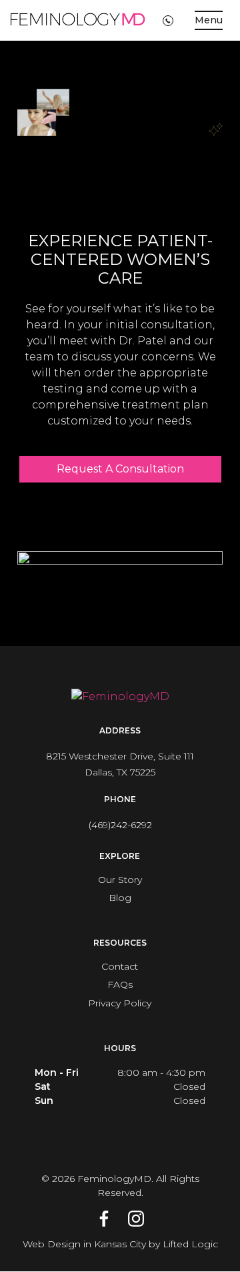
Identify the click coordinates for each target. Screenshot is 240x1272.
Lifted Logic (190, 1244)
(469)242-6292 (120, 825)
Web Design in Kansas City (84, 1244)
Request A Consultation (120, 468)
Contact (119, 966)
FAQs (120, 984)
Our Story (120, 880)
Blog (120, 898)
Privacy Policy (119, 1003)
